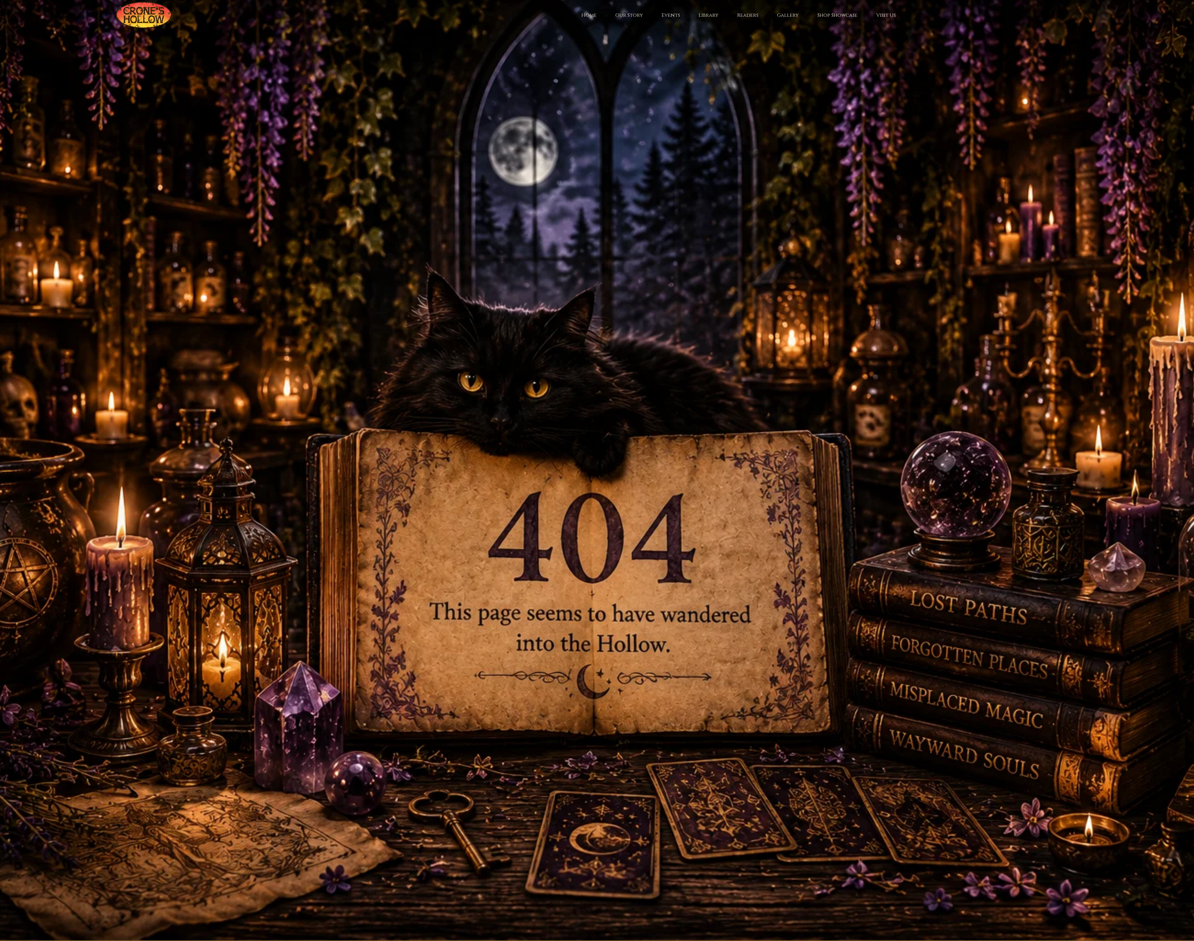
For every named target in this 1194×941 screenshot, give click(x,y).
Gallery (788, 15)
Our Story (629, 15)
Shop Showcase (837, 15)
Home (589, 15)
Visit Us (886, 15)
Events (671, 15)
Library (709, 15)
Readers (747, 15)
